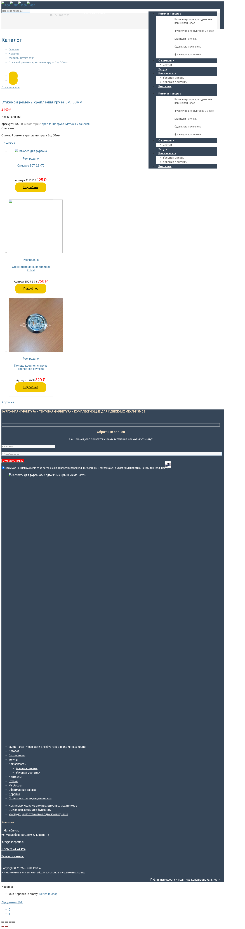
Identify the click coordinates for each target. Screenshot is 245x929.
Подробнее (30, 187)
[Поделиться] (10, 922)
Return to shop (48, 894)
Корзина (14, 794)
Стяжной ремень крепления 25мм (31, 268)
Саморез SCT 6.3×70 (30, 165)
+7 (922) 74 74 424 (13, 849)
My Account (16, 785)
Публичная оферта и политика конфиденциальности (185, 879)
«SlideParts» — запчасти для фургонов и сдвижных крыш (47, 746)
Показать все (10, 87)
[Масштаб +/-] (2, 922)
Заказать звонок (12, 856)
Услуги (13, 759)
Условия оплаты (26, 768)
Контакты (15, 777)
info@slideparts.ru (61, 11)
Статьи (13, 781)
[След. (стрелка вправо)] (6, 926)
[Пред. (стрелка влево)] (2, 926)
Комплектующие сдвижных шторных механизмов (43, 805)
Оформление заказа (22, 789)
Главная (14, 49)
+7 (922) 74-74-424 (92, 13)
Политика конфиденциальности (30, 798)
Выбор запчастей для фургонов (30, 810)
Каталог (14, 53)
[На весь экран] (6, 922)
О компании (17, 755)
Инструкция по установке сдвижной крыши (38, 814)
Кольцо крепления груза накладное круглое (30, 367)
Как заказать (17, 764)
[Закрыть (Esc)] (13, 922)
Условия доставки (28, 772)
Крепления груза (52, 124)
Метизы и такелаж (21, 58)
